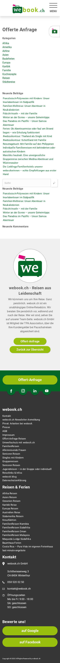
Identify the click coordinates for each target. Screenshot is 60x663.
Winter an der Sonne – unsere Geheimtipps (26, 117)
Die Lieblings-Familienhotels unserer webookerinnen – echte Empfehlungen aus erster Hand (29, 170)
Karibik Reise (9, 504)
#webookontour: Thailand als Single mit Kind (27, 136)
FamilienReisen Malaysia (16, 535)
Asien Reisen (9, 497)
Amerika (7, 47)
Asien (5, 54)
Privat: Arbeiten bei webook (17, 423)
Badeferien (8, 58)
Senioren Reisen (11, 453)
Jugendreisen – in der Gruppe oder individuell (27, 469)
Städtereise (8, 81)
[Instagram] (23, 391)
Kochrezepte (9, 74)
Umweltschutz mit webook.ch (18, 442)
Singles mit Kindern (13, 457)
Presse (6, 427)
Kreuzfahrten (9, 520)
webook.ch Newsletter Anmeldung (21, 419)
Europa (6, 62)
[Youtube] (47, 391)
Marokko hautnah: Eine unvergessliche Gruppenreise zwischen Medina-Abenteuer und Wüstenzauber (28, 159)
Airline (5, 50)
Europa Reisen (10, 508)
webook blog (9, 476)
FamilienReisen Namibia (15, 523)
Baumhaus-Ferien (11, 542)
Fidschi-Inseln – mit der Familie (20, 113)
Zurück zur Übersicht (30, 349)
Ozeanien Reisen (11, 501)
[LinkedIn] (35, 391)
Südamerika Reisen (12, 516)
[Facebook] (11, 391)
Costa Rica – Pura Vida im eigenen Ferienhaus (27, 546)
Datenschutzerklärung (14, 480)
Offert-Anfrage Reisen (14, 438)
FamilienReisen (10, 446)
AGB (4, 431)
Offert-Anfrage (30, 341)
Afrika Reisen (9, 493)
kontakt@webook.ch (19, 588)
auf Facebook (30, 642)
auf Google (30, 631)
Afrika (5, 43)
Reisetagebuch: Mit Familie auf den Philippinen (28, 144)
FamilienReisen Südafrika (16, 527)
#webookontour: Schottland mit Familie (24, 140)
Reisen (6, 78)
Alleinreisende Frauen (14, 450)
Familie (6, 70)
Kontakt (6, 416)
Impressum (8, 435)
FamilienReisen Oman (14, 531)
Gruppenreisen (10, 461)
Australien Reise (11, 512)
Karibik (6, 66)
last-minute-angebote (13, 550)
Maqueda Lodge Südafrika (16, 539)
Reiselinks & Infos (12, 472)
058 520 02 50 (15, 582)
